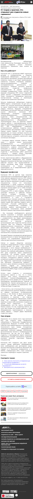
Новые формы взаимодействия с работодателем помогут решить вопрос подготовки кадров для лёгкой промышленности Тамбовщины (19, 409)
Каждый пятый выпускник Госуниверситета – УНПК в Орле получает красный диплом (18, 403)
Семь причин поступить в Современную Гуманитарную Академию (16, 361)
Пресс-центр (19, 434)
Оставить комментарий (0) (17, 379)
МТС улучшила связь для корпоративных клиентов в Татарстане (17, 398)
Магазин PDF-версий (8, 441)
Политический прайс (8, 447)
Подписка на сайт (7, 434)
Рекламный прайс (7, 430)
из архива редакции (6, 42)
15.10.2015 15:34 (4, 6)
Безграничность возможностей (14, 367)
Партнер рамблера (22, 491)
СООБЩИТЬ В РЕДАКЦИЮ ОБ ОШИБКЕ (12, 449)
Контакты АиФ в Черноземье (10, 432)
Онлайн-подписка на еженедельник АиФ (15, 439)
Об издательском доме (9, 437)
